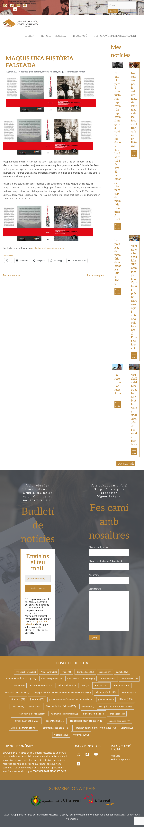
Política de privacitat (121, 759)
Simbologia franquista (23, 727)
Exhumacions (67, 685)
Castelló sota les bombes (81, 678)
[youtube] (96, 754)
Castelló (122, 671)
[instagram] (79, 754)
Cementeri (107, 678)
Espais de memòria (41, 685)
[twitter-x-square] (79, 763)
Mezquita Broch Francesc (115, 706)
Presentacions (54, 720)
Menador (87, 706)
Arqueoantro (49, 672)
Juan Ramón (106, 699)
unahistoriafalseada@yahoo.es (47, 248)
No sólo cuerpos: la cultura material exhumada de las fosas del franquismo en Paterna (134, 109)
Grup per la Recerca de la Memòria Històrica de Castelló (62, 692)
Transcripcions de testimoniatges (96, 727)
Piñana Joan (117, 713)
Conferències (129, 678)
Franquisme (121, 685)
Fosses (101, 685)
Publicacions (35, 71)
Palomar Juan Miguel (32, 713)
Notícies (24, 71)
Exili (85, 685)
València (127, 727)
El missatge (95, 588)
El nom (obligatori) (98, 547)
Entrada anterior (10, 275)
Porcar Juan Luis (26, 720)
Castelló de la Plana (21, 678)
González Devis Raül (17, 692)
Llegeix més (117, 226)
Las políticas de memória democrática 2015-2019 (117, 262)
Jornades (37, 699)
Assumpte (94, 574)
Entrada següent (97, 275)
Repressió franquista (86, 721)
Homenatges (130, 692)
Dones (19, 685)
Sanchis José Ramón (76, 71)
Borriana (105, 672)
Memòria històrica (61, 706)
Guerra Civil (106, 692)
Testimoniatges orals (55, 727)
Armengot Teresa (26, 672)
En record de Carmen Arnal (117, 386)
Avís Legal (116, 755)
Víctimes (81, 734)
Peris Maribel (93, 713)
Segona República (119, 720)
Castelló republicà (51, 678)
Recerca (45, 71)
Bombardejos (85, 671)
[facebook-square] (88, 754)
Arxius (66, 672)
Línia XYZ (18, 706)
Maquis (62, 71)
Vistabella (61, 734)
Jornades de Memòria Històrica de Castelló (71, 699)
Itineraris (18, 699)
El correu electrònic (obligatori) (105, 561)
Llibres (54, 71)
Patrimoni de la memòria (64, 713)
